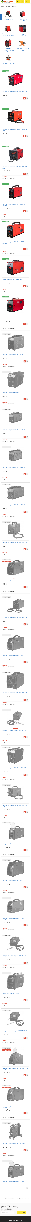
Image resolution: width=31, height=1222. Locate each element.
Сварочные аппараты (8, 5)
